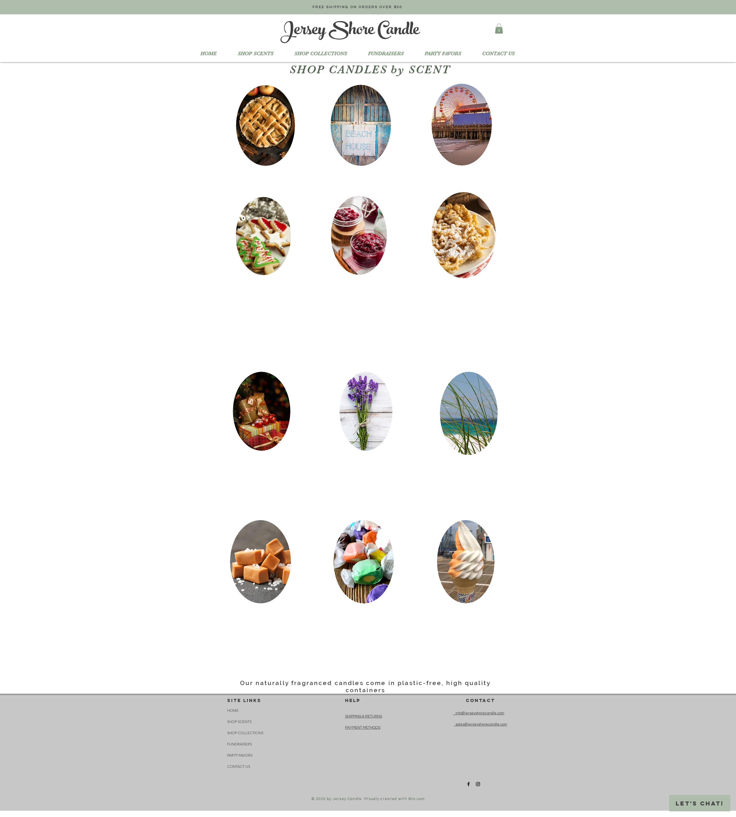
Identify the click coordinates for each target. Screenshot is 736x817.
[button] (320, 53)
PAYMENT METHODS (362, 728)
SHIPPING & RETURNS (363, 716)
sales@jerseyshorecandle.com (480, 724)
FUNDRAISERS (239, 744)
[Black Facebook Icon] (468, 784)
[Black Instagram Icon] (478, 784)
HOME (233, 710)
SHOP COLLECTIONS (245, 733)
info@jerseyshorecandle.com (478, 713)
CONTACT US (238, 766)
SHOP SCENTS (239, 722)
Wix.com (416, 799)
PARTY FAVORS (239, 755)
